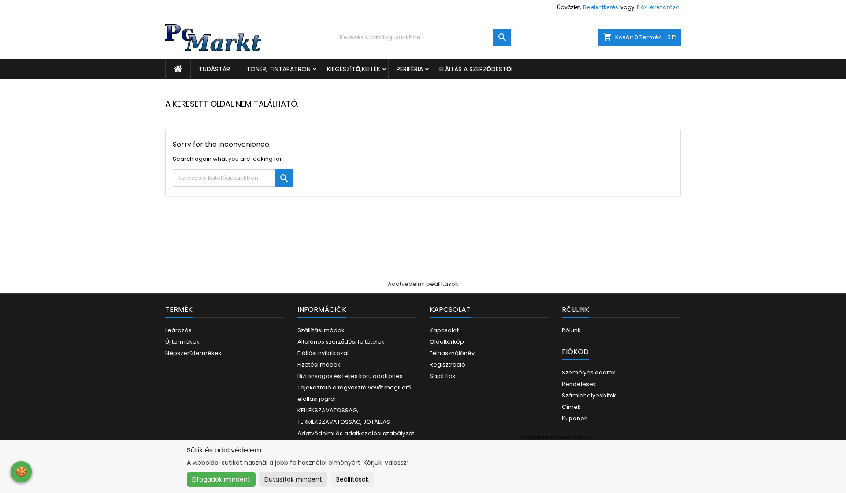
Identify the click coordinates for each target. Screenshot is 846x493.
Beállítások (352, 479)
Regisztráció (447, 364)
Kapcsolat (444, 330)
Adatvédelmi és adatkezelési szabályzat (355, 433)
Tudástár (214, 69)
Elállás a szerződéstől (476, 69)
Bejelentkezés (600, 7)
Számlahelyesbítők (589, 395)
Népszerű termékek (193, 353)
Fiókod (575, 352)
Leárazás (178, 330)
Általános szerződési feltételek (341, 341)
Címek (571, 407)
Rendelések (579, 384)
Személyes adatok (589, 372)
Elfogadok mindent (221, 479)
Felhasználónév (452, 353)
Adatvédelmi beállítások (423, 284)
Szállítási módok (321, 330)
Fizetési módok (319, 364)
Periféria (410, 69)
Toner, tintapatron (278, 69)
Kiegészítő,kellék (353, 69)
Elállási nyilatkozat (323, 353)
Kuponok (574, 418)
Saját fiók (443, 376)
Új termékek (182, 341)
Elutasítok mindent (293, 479)
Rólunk (571, 330)
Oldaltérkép (447, 341)
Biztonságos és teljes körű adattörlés (350, 376)
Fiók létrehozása (658, 7)
